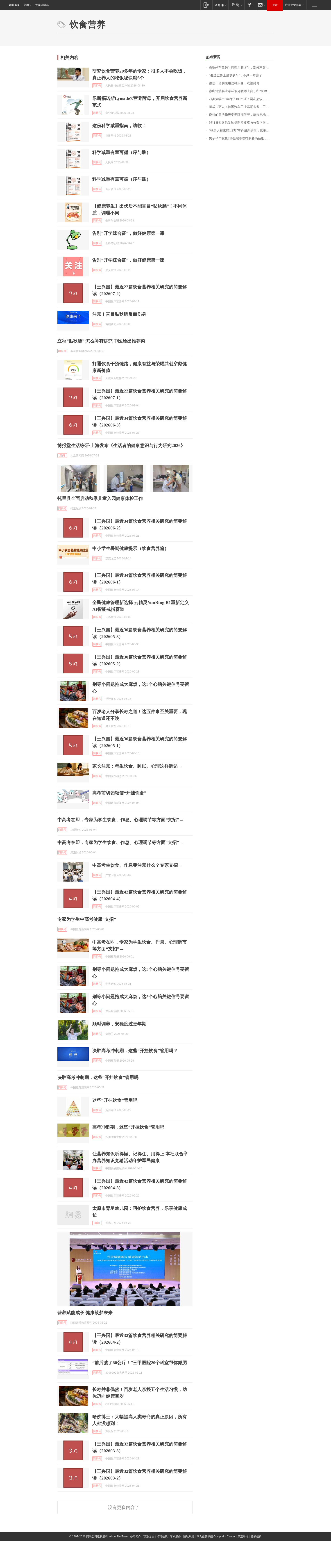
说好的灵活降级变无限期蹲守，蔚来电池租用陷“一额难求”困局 (241, 114)
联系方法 (148, 1536)
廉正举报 (243, 1536)
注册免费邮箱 (293, 5)
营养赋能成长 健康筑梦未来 (85, 1312)
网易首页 (14, 5)
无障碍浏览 (42, 5)
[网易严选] (236, 5)
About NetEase (118, 1536)
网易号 (97, 85)
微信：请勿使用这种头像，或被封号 (234, 83)
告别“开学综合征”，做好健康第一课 (128, 233)
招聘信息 (162, 1536)
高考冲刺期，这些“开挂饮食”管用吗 (128, 1126)
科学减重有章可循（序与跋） (121, 152)
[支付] (250, 5)
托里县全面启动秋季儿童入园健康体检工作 (100, 498)
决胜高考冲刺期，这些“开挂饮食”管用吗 (97, 1077)
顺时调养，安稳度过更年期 (119, 1023)
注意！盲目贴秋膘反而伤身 (119, 314)
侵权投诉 (256, 1536)
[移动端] (206, 5)
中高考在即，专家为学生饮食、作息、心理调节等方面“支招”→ (120, 819)
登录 (275, 5)
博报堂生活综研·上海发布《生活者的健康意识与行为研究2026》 (121, 445)
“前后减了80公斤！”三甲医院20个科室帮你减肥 (139, 1362)
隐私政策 (188, 1536)
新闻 (62, 455)
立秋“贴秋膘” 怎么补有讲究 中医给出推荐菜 (101, 340)
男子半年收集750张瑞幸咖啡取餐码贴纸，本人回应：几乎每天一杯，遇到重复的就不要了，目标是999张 (241, 138)
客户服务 (175, 1536)
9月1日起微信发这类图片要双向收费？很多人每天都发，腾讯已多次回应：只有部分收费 (241, 122)
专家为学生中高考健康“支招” (86, 919)
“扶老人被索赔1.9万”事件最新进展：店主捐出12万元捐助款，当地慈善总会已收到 (241, 130)
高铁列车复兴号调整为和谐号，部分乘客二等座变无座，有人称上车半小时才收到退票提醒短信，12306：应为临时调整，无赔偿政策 (241, 67)
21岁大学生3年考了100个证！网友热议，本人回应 (241, 99)
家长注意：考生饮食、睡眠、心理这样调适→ (137, 766)
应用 (26, 5)
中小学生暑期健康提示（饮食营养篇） (130, 548)
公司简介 (135, 1536)
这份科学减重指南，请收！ (119, 125)
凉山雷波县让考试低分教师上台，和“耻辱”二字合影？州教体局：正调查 (241, 91)
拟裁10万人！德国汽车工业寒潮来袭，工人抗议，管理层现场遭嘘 (241, 107)
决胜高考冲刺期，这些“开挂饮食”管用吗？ (135, 1050)
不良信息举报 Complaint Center (216, 1536)
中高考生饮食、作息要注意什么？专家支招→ (137, 865)
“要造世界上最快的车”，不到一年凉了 (235, 75)
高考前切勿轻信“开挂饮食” (119, 792)
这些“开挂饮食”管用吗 (114, 1100)
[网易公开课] (220, 5)
